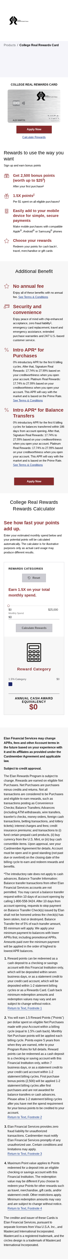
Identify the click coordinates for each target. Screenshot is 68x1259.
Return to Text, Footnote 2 (25, 1117)
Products (10, 45)
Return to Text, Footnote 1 (25, 1008)
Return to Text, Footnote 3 (25, 1153)
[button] (34, 137)
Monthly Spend (16, 613)
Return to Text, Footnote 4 (25, 1208)
